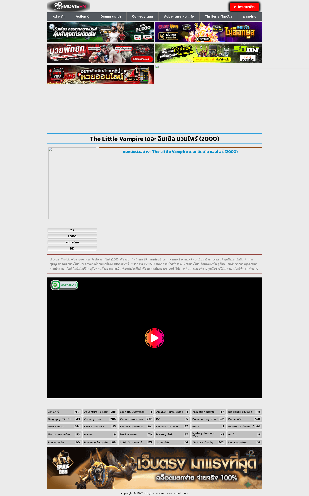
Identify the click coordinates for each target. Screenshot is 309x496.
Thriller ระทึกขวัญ (218, 16)
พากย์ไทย (249, 16)
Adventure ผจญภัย (179, 16)
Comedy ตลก (142, 16)
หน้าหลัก (59, 16)
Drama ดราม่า (110, 16)
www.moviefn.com (177, 493)
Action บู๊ (82, 16)
